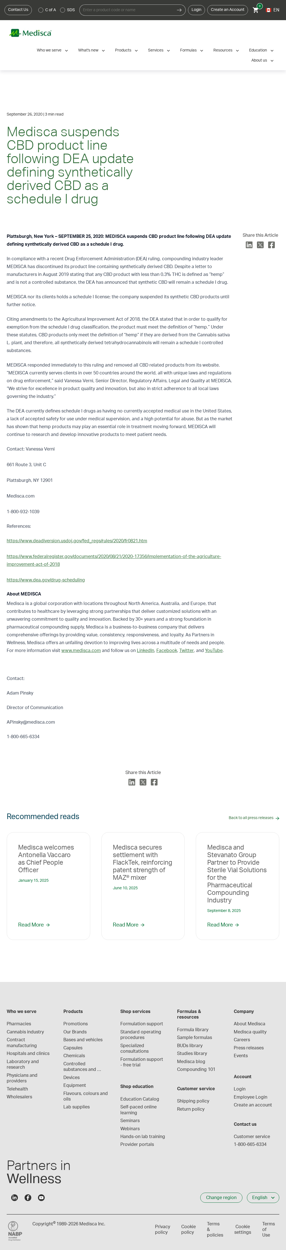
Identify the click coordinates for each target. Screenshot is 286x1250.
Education (258, 50)
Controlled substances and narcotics (80, 1067)
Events (241, 1056)
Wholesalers (19, 1097)
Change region (221, 1197)
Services (155, 50)
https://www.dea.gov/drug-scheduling (46, 580)
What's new (88, 50)
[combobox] (126, 10)
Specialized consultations (134, 1048)
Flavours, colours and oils (86, 1096)
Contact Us (18, 10)
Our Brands (75, 1032)
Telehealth (17, 1089)
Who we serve (49, 50)
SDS (71, 10)
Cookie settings (242, 1230)
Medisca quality (250, 1032)
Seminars (130, 1120)
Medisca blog (191, 1061)
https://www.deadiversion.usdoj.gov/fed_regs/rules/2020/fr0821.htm (77, 541)
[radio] (41, 10)
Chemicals (74, 1056)
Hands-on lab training (142, 1136)
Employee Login (250, 1097)
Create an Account (227, 10)
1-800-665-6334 (250, 1144)
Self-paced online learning (139, 1110)
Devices (71, 1077)
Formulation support (141, 1024)
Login (196, 10)
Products (123, 50)
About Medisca (249, 1024)
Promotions (75, 1024)
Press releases (249, 1048)
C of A (50, 10)
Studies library (192, 1053)
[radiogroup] (57, 10)
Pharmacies (19, 1024)
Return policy (190, 1109)
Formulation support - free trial (142, 1062)
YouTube (214, 650)
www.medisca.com (81, 650)
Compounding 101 (196, 1069)
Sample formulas (194, 1037)
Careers (242, 1040)
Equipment (74, 1085)
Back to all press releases (251, 818)
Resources (222, 50)
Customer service (252, 1136)
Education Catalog (139, 1099)
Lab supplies (76, 1107)
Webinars (130, 1129)
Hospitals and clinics (28, 1053)
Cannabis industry (25, 1032)
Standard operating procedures (141, 1035)
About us (259, 60)
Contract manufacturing (22, 1043)
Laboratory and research (23, 1064)
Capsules (72, 1048)
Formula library (192, 1030)
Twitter (186, 650)
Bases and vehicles (83, 1040)
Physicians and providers (23, 1078)
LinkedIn (145, 650)
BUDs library (189, 1045)
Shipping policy (193, 1101)
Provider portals (137, 1144)
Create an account (253, 1105)
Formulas (188, 50)
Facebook (166, 650)
